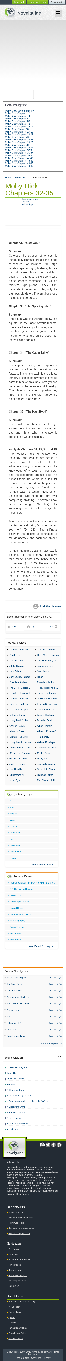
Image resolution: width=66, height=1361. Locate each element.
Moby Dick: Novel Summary (19, 110)
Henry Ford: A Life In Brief (21, 720)
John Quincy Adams (19, 677)
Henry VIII (42, 758)
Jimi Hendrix (15, 769)
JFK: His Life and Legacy (49, 649)
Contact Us (14, 1286)
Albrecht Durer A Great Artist (49, 731)
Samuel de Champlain (48, 769)
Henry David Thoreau (20, 742)
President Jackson (46, 682)
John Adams (15, 671)
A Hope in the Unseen (17, 1124)
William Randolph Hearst (49, 742)
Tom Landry (43, 736)
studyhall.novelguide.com (21, 1217)
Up (32, 626)
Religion (14, 814)
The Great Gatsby (15, 984)
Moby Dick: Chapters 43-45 (19, 160)
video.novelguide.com (19, 1233)
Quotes (12, 1317)
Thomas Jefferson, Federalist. (49, 693)
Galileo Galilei (44, 753)
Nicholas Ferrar (45, 775)
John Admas (43, 671)
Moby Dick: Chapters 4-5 (17, 116)
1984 (9, 1016)
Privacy (47, 1358)
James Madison (45, 666)
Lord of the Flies (14, 990)
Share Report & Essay (19, 1259)
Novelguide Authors (18, 1328)
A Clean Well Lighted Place (20, 1095)
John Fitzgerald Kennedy (21, 704)
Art (11, 801)
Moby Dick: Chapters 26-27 (19, 142)
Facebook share (30, 199)
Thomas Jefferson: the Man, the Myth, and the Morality (21, 649)
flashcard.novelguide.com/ (21, 1228)
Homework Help (37, 2)
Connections (15, 1312)
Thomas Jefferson (18, 698)
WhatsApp (27, 204)
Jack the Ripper (17, 764)
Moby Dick (20, 177)
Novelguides (15, 1265)
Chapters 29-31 (15, 627)
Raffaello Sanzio (17, 715)
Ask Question (15, 1249)
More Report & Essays (40, 946)
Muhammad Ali (16, 775)
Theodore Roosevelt (19, 693)
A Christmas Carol (15, 1090)
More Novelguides (50, 1043)
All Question (14, 1307)
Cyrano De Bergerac (20, 753)
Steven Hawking (45, 715)
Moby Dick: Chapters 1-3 (17, 113)
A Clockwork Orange (17, 1107)
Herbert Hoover (17, 660)
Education (14, 826)
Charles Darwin (17, 726)
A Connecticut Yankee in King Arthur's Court (28, 1101)
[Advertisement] (33, 55)
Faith (12, 839)
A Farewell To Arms (16, 1112)
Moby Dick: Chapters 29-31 (19, 147)
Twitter (25, 201)
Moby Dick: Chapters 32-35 (19, 150)
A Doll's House (14, 1118)
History (13, 858)
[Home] (21, 12)
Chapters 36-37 (51, 627)
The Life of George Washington (21, 687)
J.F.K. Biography (17, 666)
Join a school (15, 1270)
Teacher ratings (16, 1338)
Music (12, 820)
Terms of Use (22, 1358)
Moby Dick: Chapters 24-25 (19, 139)
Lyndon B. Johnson (47, 704)
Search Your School (18, 1333)
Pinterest (59, 1144)
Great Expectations (16, 1036)
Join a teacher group (18, 1275)
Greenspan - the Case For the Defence (21, 758)
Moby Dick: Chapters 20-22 (19, 134)
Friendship (15, 845)
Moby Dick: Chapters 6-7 (17, 118)
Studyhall (19, 2)
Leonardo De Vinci (18, 736)
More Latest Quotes (41, 864)
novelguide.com (16, 1212)
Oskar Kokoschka (46, 709)
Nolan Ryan (15, 780)
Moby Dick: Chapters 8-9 (17, 121)
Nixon (40, 677)
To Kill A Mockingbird (16, 977)
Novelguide (57, 2)
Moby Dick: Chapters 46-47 (19, 163)
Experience (15, 833)
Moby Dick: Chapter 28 (17, 145)
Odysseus (11, 1029)
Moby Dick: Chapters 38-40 (19, 155)
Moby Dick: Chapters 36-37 (19, 153)
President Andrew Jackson (21, 682)
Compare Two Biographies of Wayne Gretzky (49, 747)
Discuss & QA (55, 977)
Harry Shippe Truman (48, 655)
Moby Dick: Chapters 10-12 (19, 124)
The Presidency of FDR (49, 660)
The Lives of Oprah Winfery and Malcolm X (21, 709)
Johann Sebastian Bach (49, 764)
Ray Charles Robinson (48, 780)
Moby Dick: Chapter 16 (17, 129)
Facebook (53, 1144)
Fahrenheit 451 (14, 1023)
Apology (11, 1084)
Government (15, 851)
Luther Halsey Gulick (20, 747)
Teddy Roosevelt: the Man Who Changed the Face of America (49, 687)
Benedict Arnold (45, 720)
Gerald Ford (15, 655)
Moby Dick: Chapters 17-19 (19, 131)
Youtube (42, 1144)
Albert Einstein (44, 726)
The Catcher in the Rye (18, 1003)
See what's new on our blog (22, 1301)
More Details (22, 1194)
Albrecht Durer (16, 731)
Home (8, 177)
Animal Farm (13, 1010)
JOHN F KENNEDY (47, 698)
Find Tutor (13, 1254)
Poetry (13, 807)
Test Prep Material (17, 1281)
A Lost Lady (12, 1129)
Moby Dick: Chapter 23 (17, 137)
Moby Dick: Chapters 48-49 (19, 166)
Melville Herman (50, 606)
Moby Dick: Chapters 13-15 (19, 126)
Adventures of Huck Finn (18, 997)
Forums (12, 1322)
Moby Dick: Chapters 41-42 (19, 158)
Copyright (36, 1358)
